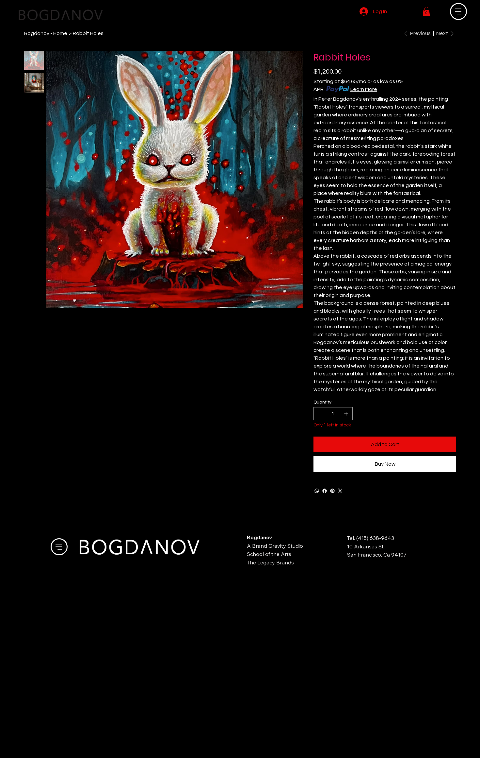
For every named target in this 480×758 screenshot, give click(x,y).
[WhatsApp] (316, 491)
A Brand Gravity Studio (275, 546)
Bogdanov (259, 537)
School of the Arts (269, 554)
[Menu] (458, 11)
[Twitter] (340, 491)
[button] (426, 11)
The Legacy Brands (270, 562)
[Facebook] (324, 491)
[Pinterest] (332, 491)
